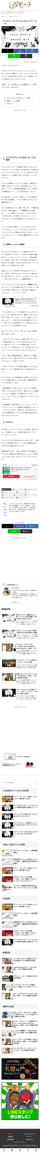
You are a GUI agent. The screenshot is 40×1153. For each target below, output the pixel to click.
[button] (26, 56)
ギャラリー (29, 1137)
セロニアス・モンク (31, 489)
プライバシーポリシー (20, 1142)
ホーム (10, 1134)
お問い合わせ (22, 509)
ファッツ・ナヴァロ (32, 495)
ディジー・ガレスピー (23, 492)
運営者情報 (10, 1139)
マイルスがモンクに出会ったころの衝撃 (18, 98)
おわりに (9, 103)
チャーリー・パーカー (9, 492)
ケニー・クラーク (18, 489)
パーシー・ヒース (8, 495)
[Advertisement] (20, 132)
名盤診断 (10, 1137)
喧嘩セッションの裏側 (13, 101)
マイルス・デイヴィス (9, 497)
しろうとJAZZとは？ (30, 1134)
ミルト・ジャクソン (23, 497)
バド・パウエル (19, 495)
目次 (17, 94)
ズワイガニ (15, 588)
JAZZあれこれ (7, 489)
